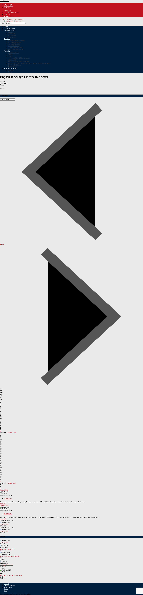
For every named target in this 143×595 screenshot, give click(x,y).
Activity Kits (12, 35)
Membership (11, 33)
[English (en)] (8, 21)
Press (5, 591)
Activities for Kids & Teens (16, 40)
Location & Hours (13, 53)
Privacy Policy (12, 67)
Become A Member (11, 12)
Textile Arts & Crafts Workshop (9, 556)
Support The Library (10, 68)
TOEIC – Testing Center (15, 47)
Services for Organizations (16, 49)
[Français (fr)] (18, 21)
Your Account (12, 37)
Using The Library (9, 30)
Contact (10, 54)
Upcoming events (9, 28)
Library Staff (12, 60)
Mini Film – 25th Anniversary (21, 58)
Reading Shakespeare (6, 565)
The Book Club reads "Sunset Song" (11, 575)
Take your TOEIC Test (7, 549)
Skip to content (4, 1)
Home (6, 26)
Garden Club (12, 432)
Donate (7, 14)
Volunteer (9, 16)
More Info (3, 503)
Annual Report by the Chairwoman (18, 61)
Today (2, 244)
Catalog (10, 32)
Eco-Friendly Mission (14, 65)
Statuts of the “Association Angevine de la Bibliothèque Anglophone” (29, 63)
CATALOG (7, 11)
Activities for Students (14, 42)
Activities (7, 39)
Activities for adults (14, 44)
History (10, 56)
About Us (7, 51)
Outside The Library (14, 46)
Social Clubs (8, 498)
